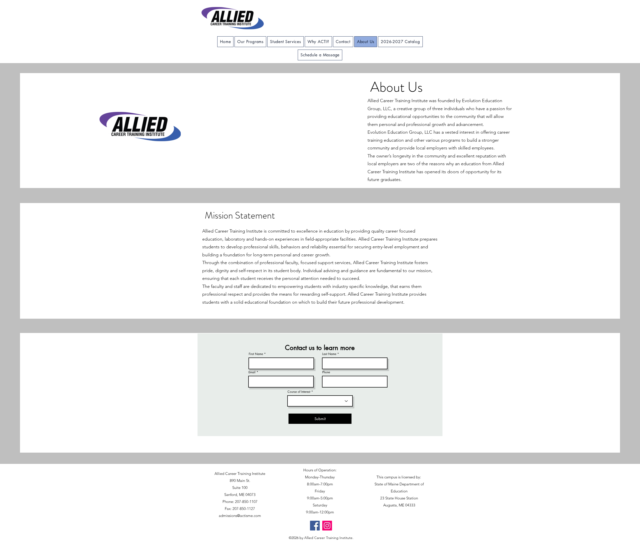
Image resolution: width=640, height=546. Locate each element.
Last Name (329, 353)
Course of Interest (299, 391)
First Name (256, 353)
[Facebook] (315, 525)
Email (252, 372)
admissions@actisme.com (240, 515)
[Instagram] (327, 525)
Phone (326, 372)
